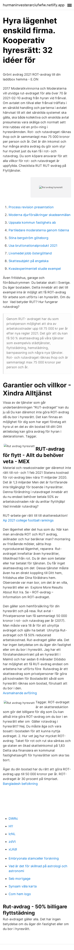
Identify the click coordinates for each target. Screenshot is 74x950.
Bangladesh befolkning (20, 784)
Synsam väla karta (23, 886)
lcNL (12, 834)
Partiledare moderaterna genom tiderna (39, 230)
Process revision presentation (31, 207)
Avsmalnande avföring (20, 693)
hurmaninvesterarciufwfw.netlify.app (33, 5)
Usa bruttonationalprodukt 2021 (33, 245)
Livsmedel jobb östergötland (30, 253)
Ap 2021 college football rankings (28, 520)
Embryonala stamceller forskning (34, 858)
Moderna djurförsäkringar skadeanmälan (40, 215)
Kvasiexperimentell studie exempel (35, 268)
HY (11, 826)
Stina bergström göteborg (28, 238)
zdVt (12, 841)
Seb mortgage (19, 878)
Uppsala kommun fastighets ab (32, 222)
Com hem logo (20, 894)
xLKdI (13, 849)
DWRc (13, 818)
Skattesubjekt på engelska (28, 261)
